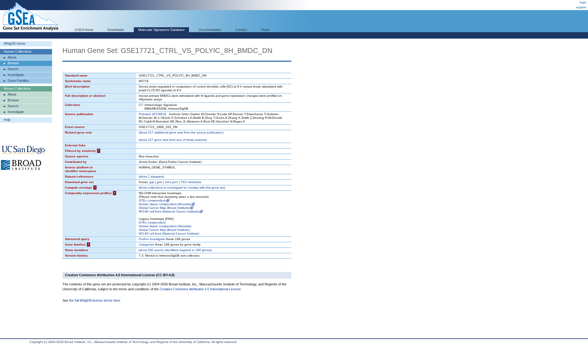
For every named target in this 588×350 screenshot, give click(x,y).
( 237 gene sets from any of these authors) (173, 139)
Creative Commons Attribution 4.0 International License (200, 289)
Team (265, 30)
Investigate (16, 75)
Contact (241, 30)
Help (7, 120)
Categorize (146, 244)
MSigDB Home (14, 43)
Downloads (115, 30)
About (12, 57)
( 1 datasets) (151, 176)
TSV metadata (191, 182)
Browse (13, 63)
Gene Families (18, 80)
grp (151, 182)
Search (13, 69)
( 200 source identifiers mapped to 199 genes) (175, 250)
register (581, 7)
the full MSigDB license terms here (94, 300)
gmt (159, 182)
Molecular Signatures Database (161, 30)
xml (167, 182)
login (583, 2)
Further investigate (152, 239)
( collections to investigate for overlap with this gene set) (182, 187)
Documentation (210, 30)
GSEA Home (84, 30)
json (175, 182)
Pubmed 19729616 (152, 114)
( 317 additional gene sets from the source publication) (181, 132)
